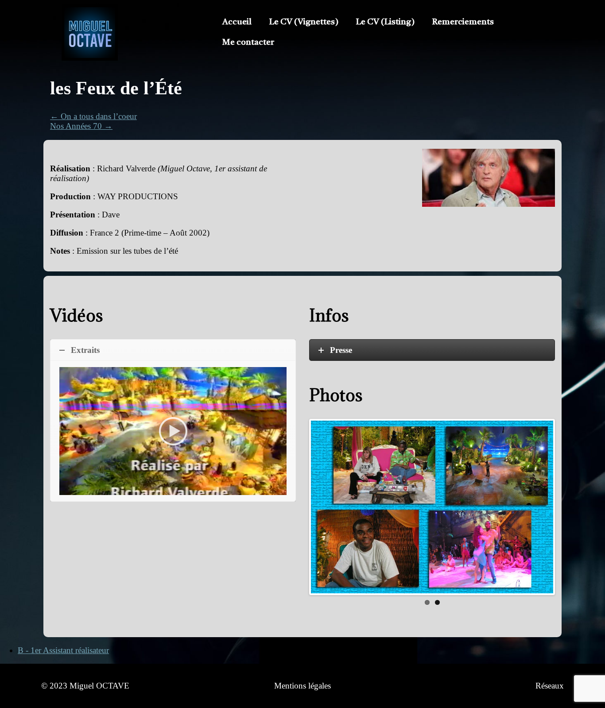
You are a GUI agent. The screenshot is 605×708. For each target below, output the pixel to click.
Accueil (237, 22)
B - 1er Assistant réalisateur (63, 650)
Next (567, 510)
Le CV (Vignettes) (303, 22)
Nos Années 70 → (81, 126)
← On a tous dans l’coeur (93, 116)
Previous (297, 507)
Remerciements (463, 22)
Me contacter (248, 43)
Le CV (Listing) (385, 22)
